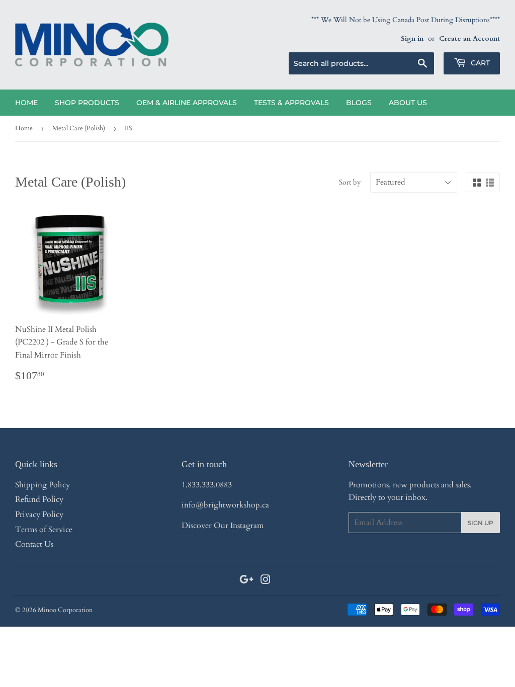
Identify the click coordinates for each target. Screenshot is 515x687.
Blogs (359, 102)
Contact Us (34, 544)
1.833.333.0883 (207, 484)
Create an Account (469, 38)
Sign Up (480, 523)
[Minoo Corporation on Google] (246, 580)
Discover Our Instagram (223, 525)
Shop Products (87, 102)
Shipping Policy (42, 484)
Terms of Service (43, 529)
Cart (479, 62)
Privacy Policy (39, 514)
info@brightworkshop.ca (225, 504)
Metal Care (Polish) (78, 128)
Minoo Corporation (65, 610)
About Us (408, 102)
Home (26, 102)
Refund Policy (39, 499)
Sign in (412, 38)
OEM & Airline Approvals (186, 102)
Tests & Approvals (291, 102)
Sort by (350, 182)
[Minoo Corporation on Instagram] (266, 580)
